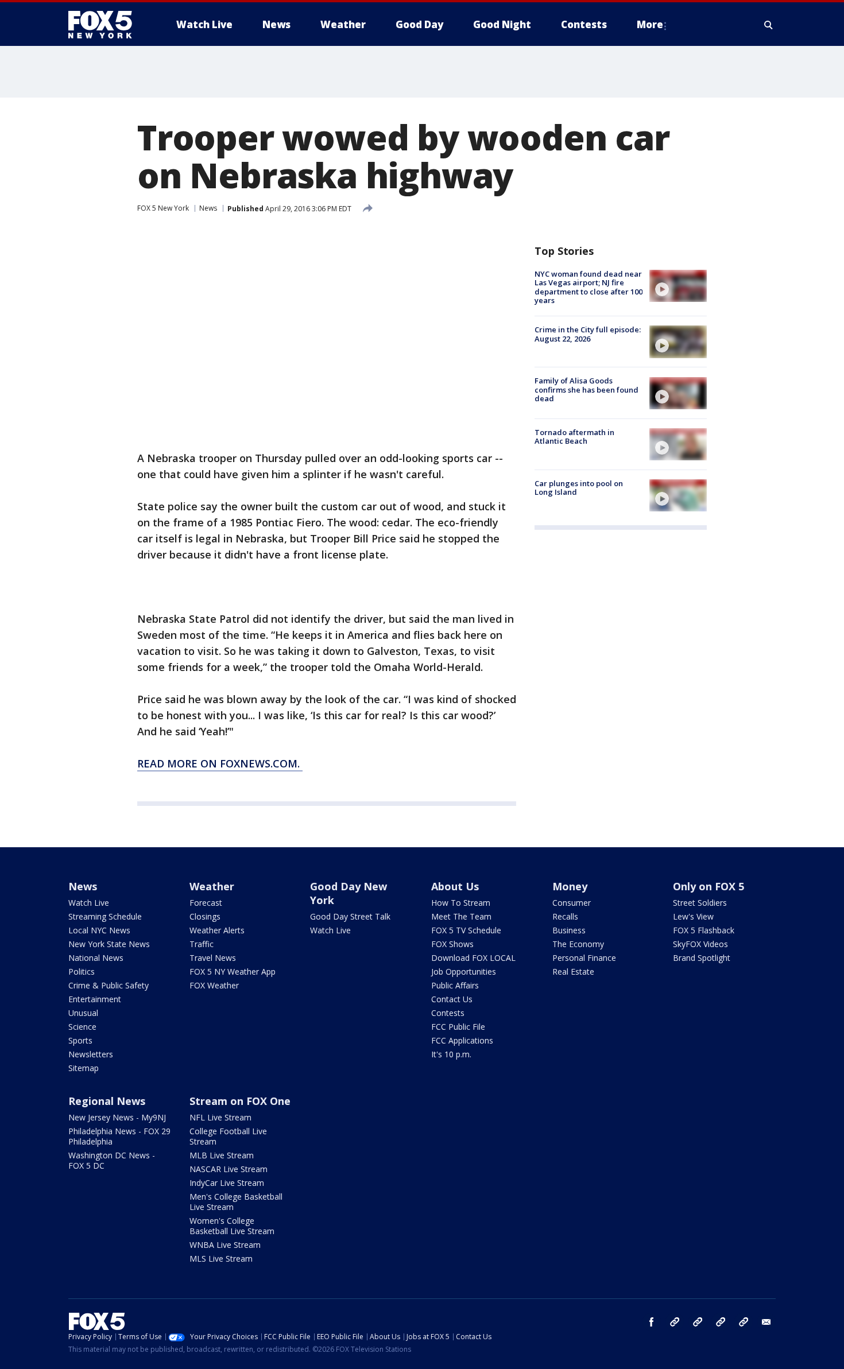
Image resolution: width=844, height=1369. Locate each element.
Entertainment (94, 999)
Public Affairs (455, 985)
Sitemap (83, 1067)
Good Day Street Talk (350, 916)
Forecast (205, 902)
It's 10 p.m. (451, 1054)
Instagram (674, 1322)
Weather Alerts (217, 930)
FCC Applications (462, 1040)
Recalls (565, 916)
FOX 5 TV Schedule (466, 930)
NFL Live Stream (220, 1117)
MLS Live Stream (221, 1258)
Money (569, 886)
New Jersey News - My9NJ (117, 1117)
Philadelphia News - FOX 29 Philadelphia (119, 1136)
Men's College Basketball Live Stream (235, 1201)
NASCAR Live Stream (228, 1169)
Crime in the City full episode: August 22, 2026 (588, 334)
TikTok (697, 1322)
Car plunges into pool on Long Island (579, 488)
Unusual (83, 1012)
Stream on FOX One (240, 1101)
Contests (447, 1012)
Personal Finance (584, 957)
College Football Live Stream (228, 1136)
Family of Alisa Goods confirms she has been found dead (586, 390)
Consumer (571, 902)
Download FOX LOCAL (473, 957)
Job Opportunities (463, 971)
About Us (455, 886)
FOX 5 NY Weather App (232, 971)
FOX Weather (214, 985)
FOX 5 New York (163, 208)
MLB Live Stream (221, 1155)
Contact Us (452, 999)
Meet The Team (461, 916)
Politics (81, 971)
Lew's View (693, 916)
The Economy (578, 943)
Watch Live (88, 902)
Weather (211, 886)
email (766, 1322)
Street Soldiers (700, 902)
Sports (80, 1040)
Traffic (201, 943)
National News (95, 957)
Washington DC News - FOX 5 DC (111, 1160)
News (208, 208)
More (650, 24)
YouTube (720, 1322)
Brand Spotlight (701, 957)
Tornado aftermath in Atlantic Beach (574, 437)
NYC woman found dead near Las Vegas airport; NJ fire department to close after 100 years (588, 287)
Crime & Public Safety (108, 985)
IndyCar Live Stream (226, 1182)
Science (82, 1026)
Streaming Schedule (105, 916)
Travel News (212, 957)
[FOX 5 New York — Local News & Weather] (106, 24)
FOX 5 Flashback (703, 930)
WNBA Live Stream (225, 1244)
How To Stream (460, 902)
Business (569, 930)
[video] (678, 286)
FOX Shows (452, 943)
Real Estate (573, 971)
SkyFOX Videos (700, 943)
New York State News (109, 943)
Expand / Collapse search (769, 24)
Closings (204, 916)
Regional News (106, 1101)
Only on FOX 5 (708, 886)
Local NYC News (99, 930)
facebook (651, 1322)
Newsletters (90, 1054)
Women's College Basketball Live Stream (231, 1225)
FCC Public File (458, 1026)
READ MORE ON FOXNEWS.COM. (220, 763)
